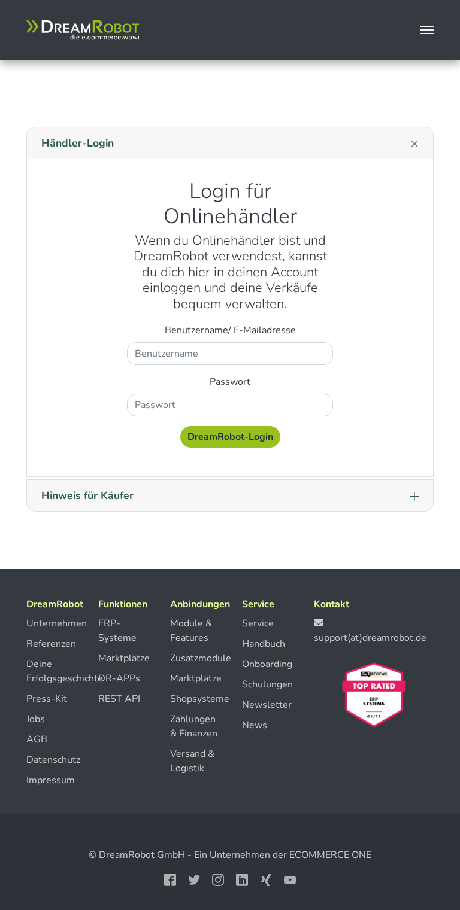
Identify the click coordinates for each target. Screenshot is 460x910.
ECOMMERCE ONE (330, 855)
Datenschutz (50, 759)
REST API (119, 698)
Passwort (230, 381)
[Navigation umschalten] (427, 30)
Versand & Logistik (192, 761)
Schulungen (266, 684)
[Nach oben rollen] (427, 863)
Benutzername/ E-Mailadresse (230, 330)
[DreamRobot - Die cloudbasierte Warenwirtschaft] (82, 30)
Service (258, 623)
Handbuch (263, 643)
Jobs (35, 719)
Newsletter (266, 704)
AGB (36, 739)
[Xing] (266, 879)
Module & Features (191, 630)
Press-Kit (46, 698)
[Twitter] (194, 879)
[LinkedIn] (242, 879)
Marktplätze (122, 658)
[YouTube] (290, 879)
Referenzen (50, 643)
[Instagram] (218, 879)
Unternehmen (50, 623)
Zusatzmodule (194, 658)
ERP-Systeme (117, 630)
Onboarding (266, 664)
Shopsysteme (194, 698)
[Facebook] (170, 879)
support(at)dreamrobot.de (370, 637)
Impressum (50, 780)
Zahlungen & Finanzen (193, 726)
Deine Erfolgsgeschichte (50, 671)
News (254, 725)
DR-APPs (119, 678)
